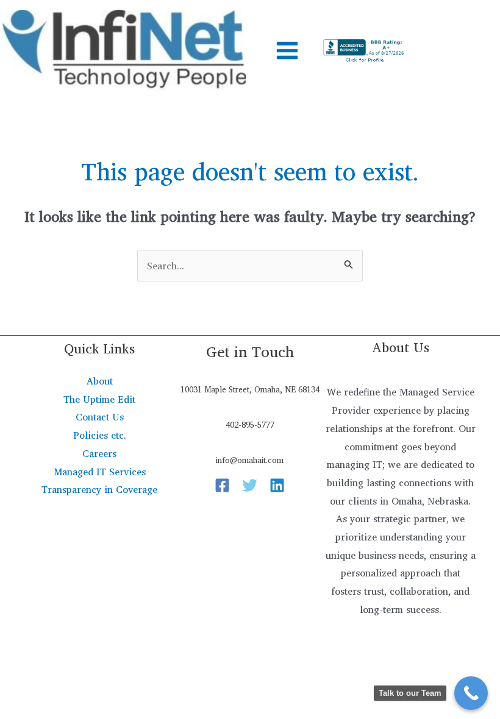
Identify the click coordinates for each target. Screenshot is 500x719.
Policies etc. (99, 435)
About (100, 381)
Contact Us (100, 417)
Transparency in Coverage (99, 489)
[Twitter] (249, 485)
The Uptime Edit (99, 399)
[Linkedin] (277, 485)
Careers (99, 453)
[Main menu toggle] (287, 50)
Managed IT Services (100, 472)
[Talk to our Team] (471, 693)
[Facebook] (222, 485)
